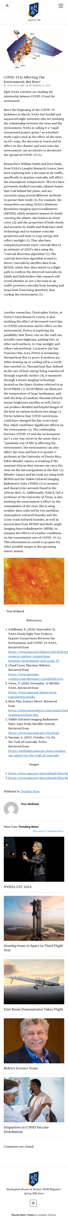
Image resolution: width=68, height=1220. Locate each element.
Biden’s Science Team (21, 1068)
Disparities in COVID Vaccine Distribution (26, 1129)
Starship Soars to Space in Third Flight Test (33, 947)
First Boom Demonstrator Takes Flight (33, 1009)
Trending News (30, 791)
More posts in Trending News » (48, 831)
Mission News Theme (23, 1214)
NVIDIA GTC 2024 (17, 886)
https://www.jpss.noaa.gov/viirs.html (33, 733)
